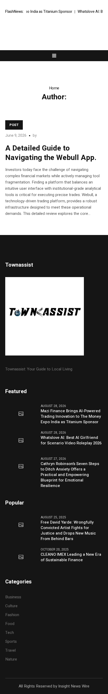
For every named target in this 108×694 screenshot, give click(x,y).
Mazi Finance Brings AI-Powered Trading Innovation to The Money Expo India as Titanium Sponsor (71, 416)
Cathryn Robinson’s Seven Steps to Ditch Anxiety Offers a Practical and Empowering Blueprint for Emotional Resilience (70, 475)
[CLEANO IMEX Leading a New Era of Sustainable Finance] (21, 557)
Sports (11, 641)
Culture (11, 606)
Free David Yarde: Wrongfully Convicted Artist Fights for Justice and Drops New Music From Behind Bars (68, 531)
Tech (9, 632)
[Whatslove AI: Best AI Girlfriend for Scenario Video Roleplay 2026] (21, 440)
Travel (10, 650)
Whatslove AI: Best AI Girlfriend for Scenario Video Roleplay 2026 (71, 440)
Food (9, 624)
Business (13, 597)
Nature (11, 659)
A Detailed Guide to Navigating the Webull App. (50, 153)
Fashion (12, 615)
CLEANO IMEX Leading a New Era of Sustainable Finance (71, 557)
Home (54, 88)
